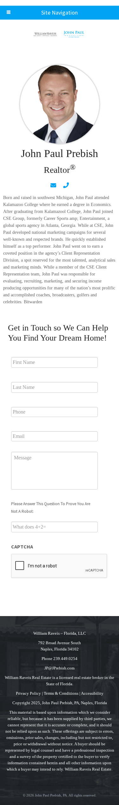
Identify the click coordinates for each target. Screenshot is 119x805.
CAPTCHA (22, 546)
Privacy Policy (28, 693)
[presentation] (59, 566)
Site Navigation (59, 12)
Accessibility (92, 693)
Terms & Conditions (61, 693)
